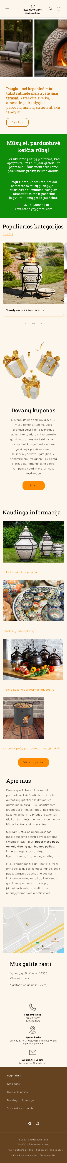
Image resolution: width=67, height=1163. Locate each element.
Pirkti (33, 485)
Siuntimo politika (48, 1155)
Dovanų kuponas (17, 1092)
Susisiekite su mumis (20, 1108)
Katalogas (13, 1083)
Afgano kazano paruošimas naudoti (27, 689)
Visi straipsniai (33, 762)
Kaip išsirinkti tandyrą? (18, 572)
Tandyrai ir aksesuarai (23, 310)
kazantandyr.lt (34, 1139)
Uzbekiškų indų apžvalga (19, 631)
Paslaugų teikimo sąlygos (49, 1150)
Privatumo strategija (39, 1144)
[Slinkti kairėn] (26, 324)
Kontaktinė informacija (25, 1155)
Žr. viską (8, 233)
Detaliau (17, 122)
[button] (7, 9)
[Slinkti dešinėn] (41, 324)
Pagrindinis (14, 1075)
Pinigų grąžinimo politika (20, 1150)
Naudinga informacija (20, 1100)
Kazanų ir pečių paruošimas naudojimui (29, 748)
